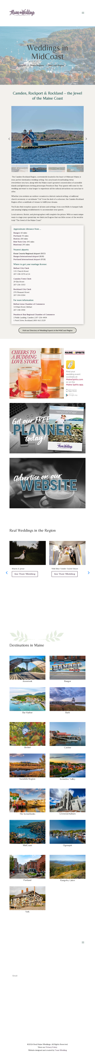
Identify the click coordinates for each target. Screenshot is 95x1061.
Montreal (17, 245)
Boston (16, 239)
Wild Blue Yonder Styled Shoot (65, 568)
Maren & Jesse (18, 568)
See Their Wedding (24, 574)
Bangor (16, 233)
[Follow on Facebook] (43, 1022)
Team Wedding (61, 1050)
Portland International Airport (26, 259)
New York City (19, 242)
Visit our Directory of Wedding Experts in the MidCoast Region (47, 330)
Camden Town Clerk (22, 279)
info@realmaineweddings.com (50, 998)
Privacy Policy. (51, 1047)
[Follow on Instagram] (47, 1022)
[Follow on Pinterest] (52, 1022)
